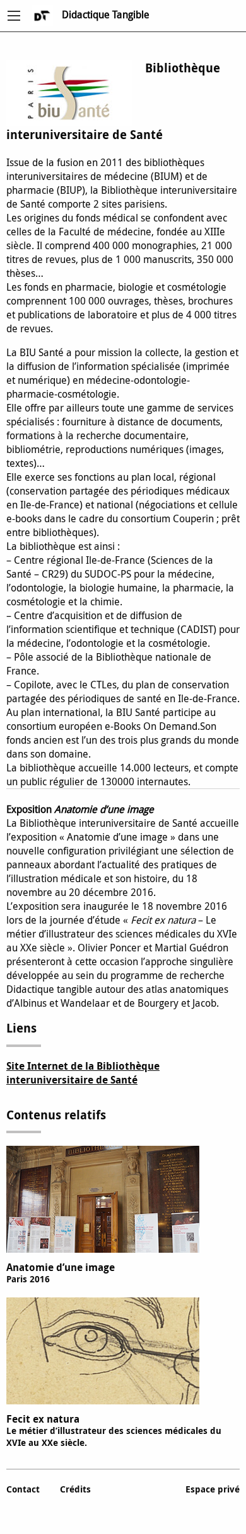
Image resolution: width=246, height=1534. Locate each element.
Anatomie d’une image (60, 1272)
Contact (23, 1489)
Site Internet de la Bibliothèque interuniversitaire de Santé (83, 1073)
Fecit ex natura (113, 1430)
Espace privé (212, 1489)
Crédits (75, 1489)
